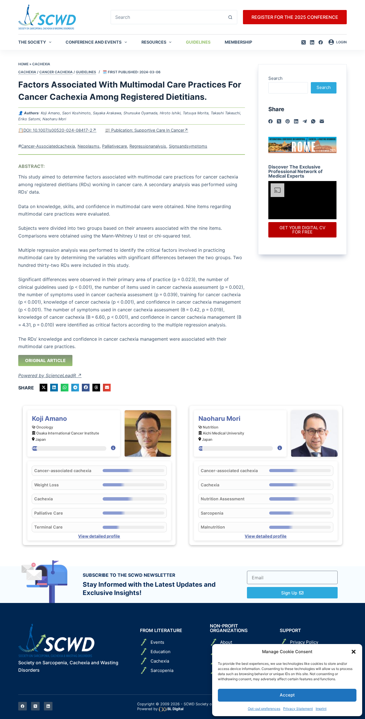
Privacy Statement (298, 708)
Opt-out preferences (264, 708)
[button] (353, 652)
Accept (287, 695)
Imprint (321, 708)
